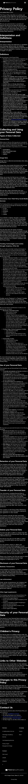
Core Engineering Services (8, 740)
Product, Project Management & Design (7, 745)
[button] (25, 3)
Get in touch (5, 754)
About (20, 734)
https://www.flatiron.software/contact (12, 716)
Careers (20, 731)
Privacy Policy (14, 779)
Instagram (4, 761)
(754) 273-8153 (16, 718)
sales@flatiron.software (13, 713)
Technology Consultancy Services (7, 735)
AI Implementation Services (8, 731)
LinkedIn (4, 757)
